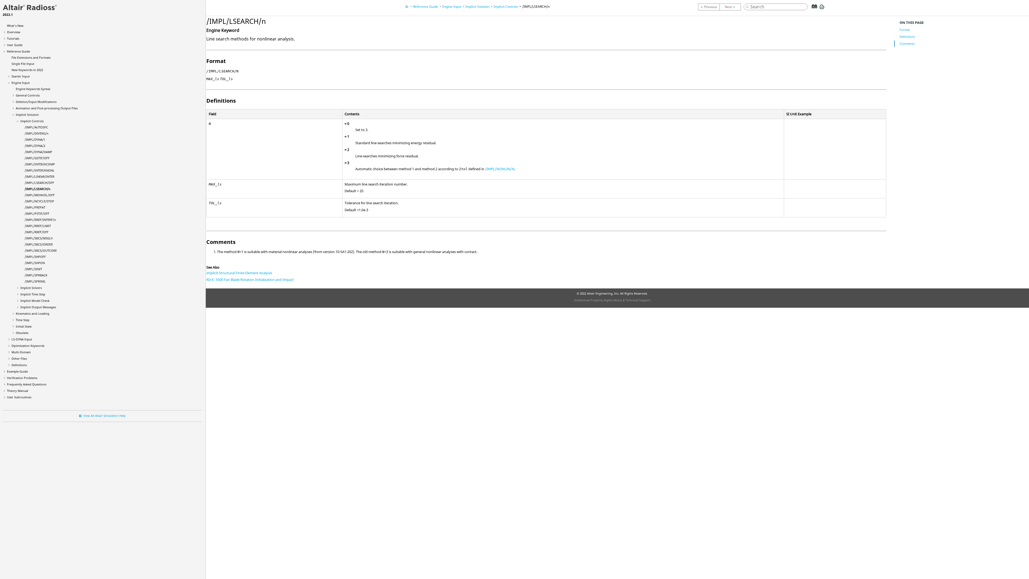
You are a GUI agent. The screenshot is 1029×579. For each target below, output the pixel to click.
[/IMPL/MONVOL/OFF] (731, 6)
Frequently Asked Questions (26, 384)
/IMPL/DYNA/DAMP (38, 152)
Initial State (24, 326)
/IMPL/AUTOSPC (36, 127)
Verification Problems (22, 378)
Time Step (22, 320)
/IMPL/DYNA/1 (35, 140)
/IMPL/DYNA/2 (35, 146)
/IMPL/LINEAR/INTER (39, 177)
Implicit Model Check (35, 301)
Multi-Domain (21, 352)
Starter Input (21, 76)
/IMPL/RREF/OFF (37, 232)
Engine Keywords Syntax (33, 89)
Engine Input (21, 83)
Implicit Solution (27, 115)
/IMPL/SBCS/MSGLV (39, 238)
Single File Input (23, 64)
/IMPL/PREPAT (35, 207)
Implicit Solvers (31, 288)
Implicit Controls (32, 121)
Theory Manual (17, 391)
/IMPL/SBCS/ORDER (39, 244)
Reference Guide (18, 51)
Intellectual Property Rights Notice (598, 300)
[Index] (813, 10)
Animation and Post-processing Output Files (47, 108)
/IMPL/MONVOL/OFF (40, 195)
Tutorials (13, 38)
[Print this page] (822, 8)
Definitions (19, 365)
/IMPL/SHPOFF (35, 257)
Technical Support (638, 300)
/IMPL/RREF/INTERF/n (40, 220)
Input (22, 339)
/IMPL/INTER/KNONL (39, 170)
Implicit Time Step (32, 294)
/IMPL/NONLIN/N (499, 168)
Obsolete (22, 333)
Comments (907, 44)
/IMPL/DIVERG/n (37, 133)
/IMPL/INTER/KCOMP (40, 164)
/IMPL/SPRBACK (36, 275)
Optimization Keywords (28, 346)
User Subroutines (19, 397)
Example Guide (17, 371)
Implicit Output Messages (38, 307)
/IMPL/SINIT (33, 269)
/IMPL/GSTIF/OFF (37, 158)
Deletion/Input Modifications (36, 102)
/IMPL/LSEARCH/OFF (39, 183)
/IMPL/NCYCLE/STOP (39, 201)
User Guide (15, 45)
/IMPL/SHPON (35, 263)
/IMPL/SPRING (35, 281)
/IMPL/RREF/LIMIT (38, 226)
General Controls (28, 95)
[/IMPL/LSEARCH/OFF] (708, 6)
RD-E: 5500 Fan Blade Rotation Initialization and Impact (250, 279)
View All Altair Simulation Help (104, 416)
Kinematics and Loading (32, 313)
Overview (13, 32)
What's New (15, 26)
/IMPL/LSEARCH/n (37, 189)
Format (905, 30)
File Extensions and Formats (31, 57)
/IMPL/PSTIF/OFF (37, 213)
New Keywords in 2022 (27, 70)
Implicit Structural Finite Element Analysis (239, 272)
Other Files (19, 359)
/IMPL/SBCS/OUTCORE (41, 250)
